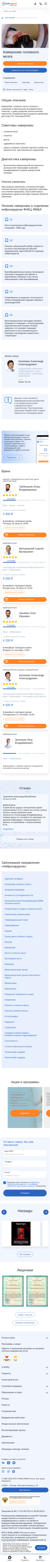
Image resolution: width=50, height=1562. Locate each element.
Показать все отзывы (25, 839)
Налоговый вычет (10, 1380)
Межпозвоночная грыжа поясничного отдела (22, 976)
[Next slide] (45, 1212)
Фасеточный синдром (15, 1057)
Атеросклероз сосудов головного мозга (23, 909)
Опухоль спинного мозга (16, 1011)
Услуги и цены (8, 1338)
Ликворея (9, 964)
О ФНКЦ (5, 1367)
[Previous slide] (4, 1212)
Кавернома (10, 947)
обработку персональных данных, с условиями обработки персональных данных (23, 1184)
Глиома (8, 931)
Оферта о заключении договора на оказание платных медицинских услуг (23, 1349)
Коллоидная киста (13, 958)
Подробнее (11, 457)
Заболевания (8, 1443)
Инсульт (8, 942)
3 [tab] (39, 500)
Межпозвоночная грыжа (16, 970)
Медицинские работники (13, 1418)
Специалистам (9, 1411)
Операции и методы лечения (15, 1449)
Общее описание (11, 82)
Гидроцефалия (12, 925)
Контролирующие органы (14, 1430)
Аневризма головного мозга (18, 884)
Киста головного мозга (15, 953)
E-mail (7, 1172)
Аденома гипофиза (14, 879)
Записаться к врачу (25, 63)
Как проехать (25, 1490)
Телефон (9, 1162)
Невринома (10, 1000)
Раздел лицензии (25, 1315)
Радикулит (9, 1022)
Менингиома (11, 983)
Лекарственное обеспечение (15, 1424)
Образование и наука (12, 1392)
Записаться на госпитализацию (25, 70)
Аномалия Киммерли (14, 890)
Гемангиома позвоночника (17, 914)
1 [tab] (9, 500)
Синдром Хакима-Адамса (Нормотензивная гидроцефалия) (21, 1034)
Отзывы (5, 1399)
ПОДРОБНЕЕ (13, 1502)
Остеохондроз (11, 1016)
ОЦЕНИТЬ (21, 1502)
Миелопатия (10, 989)
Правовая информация (25, 1323)
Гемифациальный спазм (16, 920)
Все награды (25, 1254)
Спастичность (11, 1041)
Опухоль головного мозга (17, 1005)
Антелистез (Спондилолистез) (19, 895)
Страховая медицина (12, 1386)
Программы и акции (11, 1344)
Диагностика (38, 82)
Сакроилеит (10, 1027)
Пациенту (6, 1373)
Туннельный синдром (15, 1052)
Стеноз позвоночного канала (18, 1046)
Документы (7, 1436)
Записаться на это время (14, 528)
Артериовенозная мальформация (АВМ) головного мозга (24, 902)
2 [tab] (24, 500)
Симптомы (26, 82)
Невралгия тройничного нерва (19, 994)
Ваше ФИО (9, 1151)
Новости (6, 1405)
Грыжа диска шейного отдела (18, 936)
